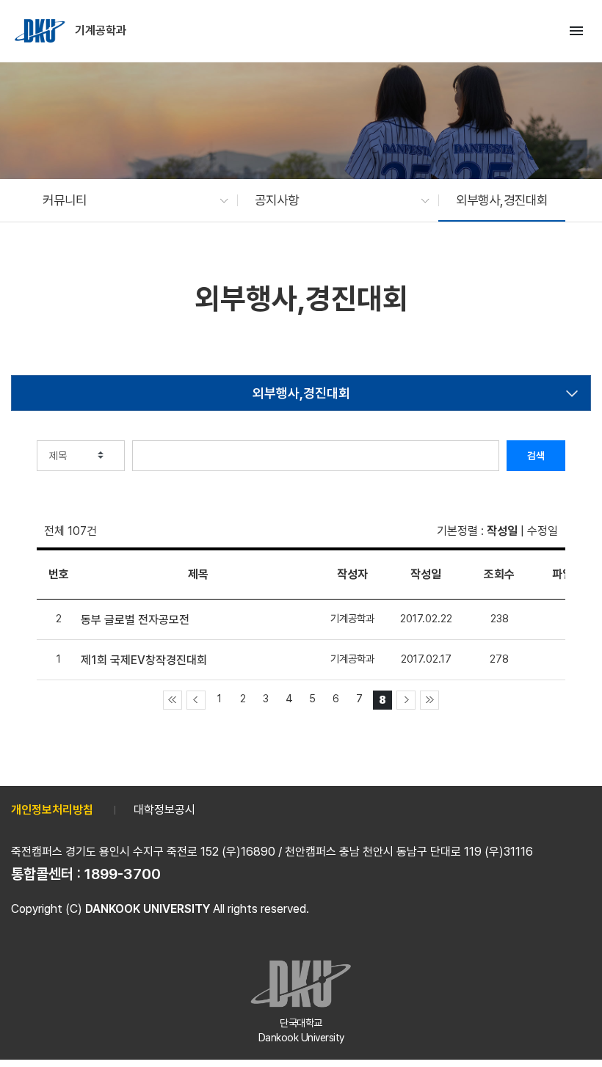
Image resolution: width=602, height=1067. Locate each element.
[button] (128, 200)
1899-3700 (122, 874)
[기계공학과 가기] (41, 31)
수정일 (542, 531)
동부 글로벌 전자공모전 (135, 620)
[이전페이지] (196, 700)
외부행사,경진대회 (301, 393)
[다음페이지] (406, 700)
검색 (536, 456)
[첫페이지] (172, 700)
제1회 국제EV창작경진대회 (144, 660)
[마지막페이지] (429, 700)
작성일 (502, 531)
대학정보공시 (164, 810)
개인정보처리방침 (52, 810)
